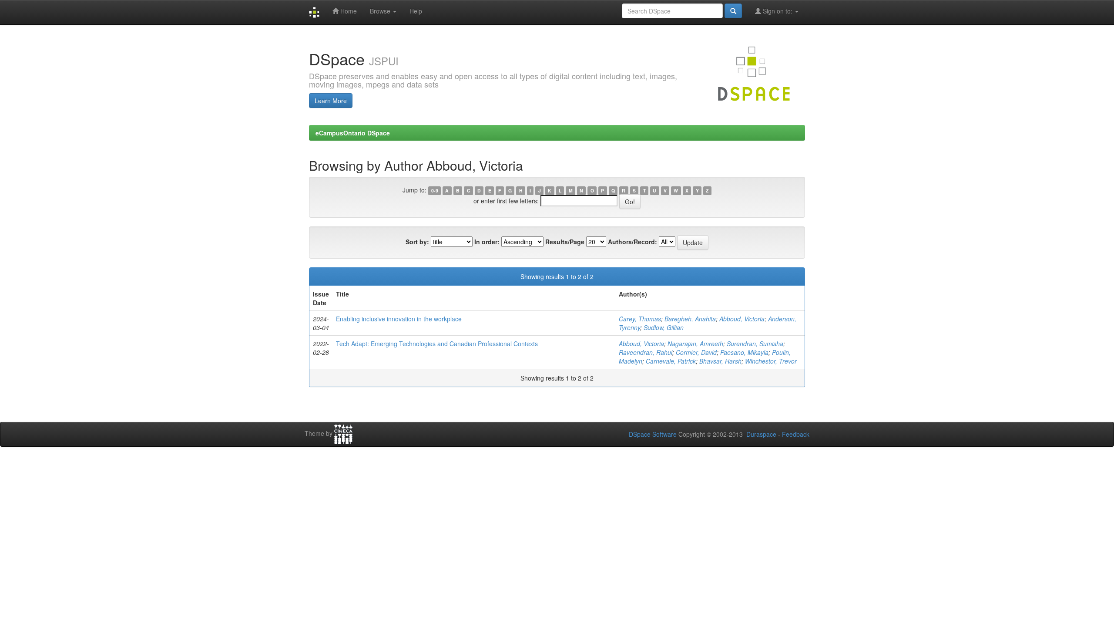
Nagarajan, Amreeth (695, 343)
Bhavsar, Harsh (720, 361)
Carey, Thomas (640, 318)
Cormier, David (696, 352)
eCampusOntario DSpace (352, 132)
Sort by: (417, 241)
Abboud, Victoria (742, 318)
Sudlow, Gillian (664, 327)
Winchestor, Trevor (771, 361)
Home (348, 11)
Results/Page (564, 241)
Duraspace (761, 434)
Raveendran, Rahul (645, 352)
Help (415, 11)
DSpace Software (653, 434)
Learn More (331, 100)
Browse (381, 11)
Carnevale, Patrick (671, 361)
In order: (487, 241)
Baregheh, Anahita (690, 318)
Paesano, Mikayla (744, 352)
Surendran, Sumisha (755, 343)
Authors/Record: (632, 241)
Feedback (795, 434)
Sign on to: (777, 11)
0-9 (434, 190)
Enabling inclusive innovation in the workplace (399, 318)
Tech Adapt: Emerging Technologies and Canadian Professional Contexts (437, 343)
